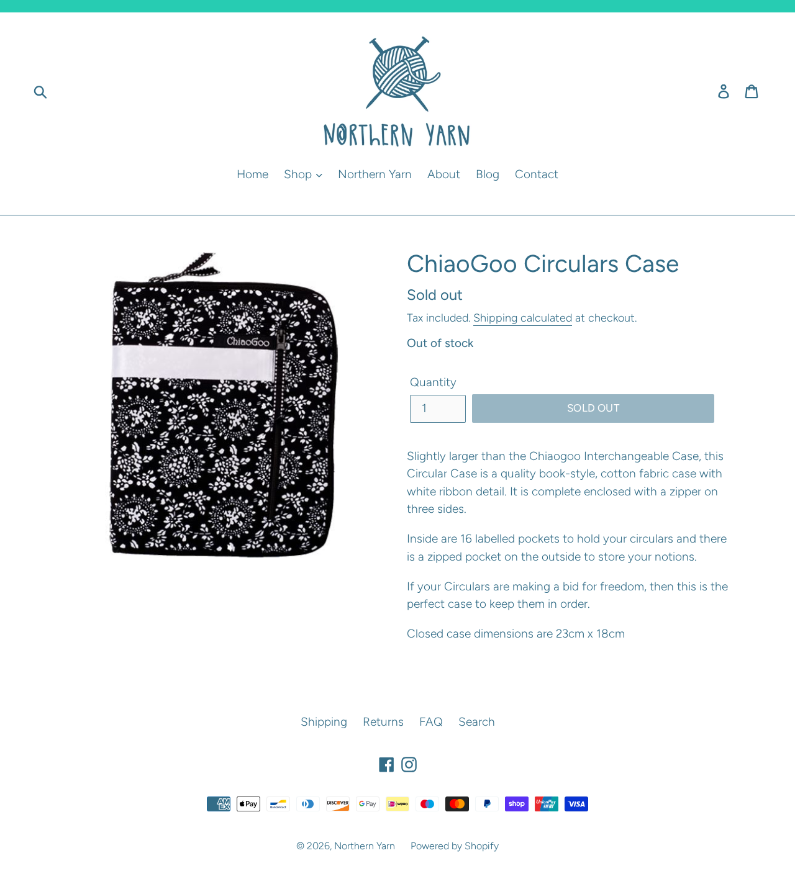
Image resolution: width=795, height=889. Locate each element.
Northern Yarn (375, 174)
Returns (383, 722)
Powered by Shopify (455, 846)
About (443, 174)
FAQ (431, 722)
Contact (536, 174)
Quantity (433, 382)
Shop (299, 174)
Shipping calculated (522, 318)
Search (476, 722)
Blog (487, 174)
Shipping (324, 722)
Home (252, 174)
